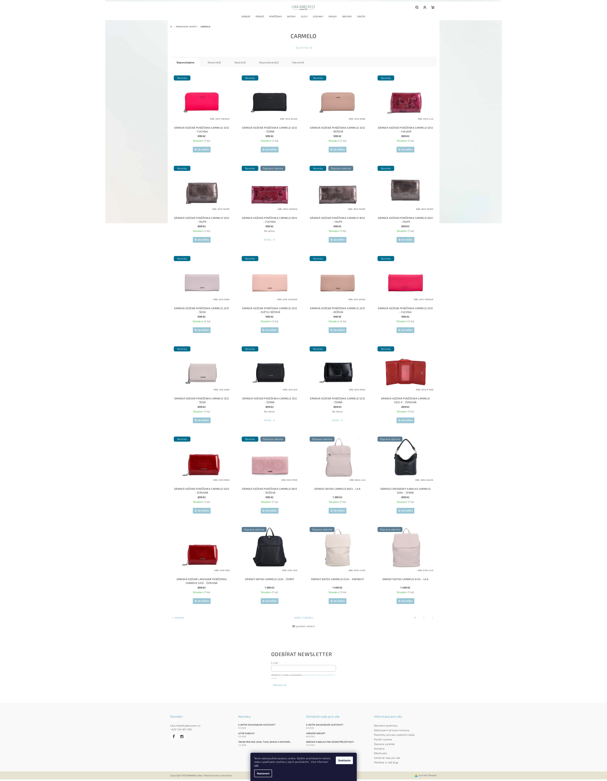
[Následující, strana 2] (424, 618)
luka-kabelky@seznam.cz (185, 725)
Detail (267, 239)
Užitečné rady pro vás (387, 757)
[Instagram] (182, 736)
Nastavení (263, 773)
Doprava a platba (384, 743)
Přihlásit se (279, 685)
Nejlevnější (214, 62)
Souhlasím (344, 760)
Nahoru (179, 617)
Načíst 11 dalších (303, 617)
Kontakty (379, 748)
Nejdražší (240, 62)
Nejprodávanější (269, 62)
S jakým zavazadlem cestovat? (256, 725)
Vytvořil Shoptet (428, 775)
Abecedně (298, 62)
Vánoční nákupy (315, 733)
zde (256, 765)
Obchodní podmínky (386, 725)
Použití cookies (383, 739)
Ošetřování (380, 753)
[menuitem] (246, 16)
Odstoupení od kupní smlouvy (392, 730)
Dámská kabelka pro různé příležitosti (330, 742)
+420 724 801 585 (181, 729)
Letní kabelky (246, 733)
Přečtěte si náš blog (386, 762)
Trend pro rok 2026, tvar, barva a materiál (264, 742)
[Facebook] (174, 736)
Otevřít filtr (302, 47)
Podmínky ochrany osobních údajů (394, 734)
